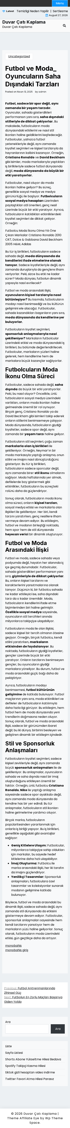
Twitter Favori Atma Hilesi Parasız (29, 1079)
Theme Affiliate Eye (23, 1118)
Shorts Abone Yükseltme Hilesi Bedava (33, 1059)
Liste (8, 1046)
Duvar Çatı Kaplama (24, 22)
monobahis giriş (16, 950)
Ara (7, 1022)
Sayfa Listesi (14, 1053)
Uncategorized (19, 56)
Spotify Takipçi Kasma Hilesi (25, 1066)
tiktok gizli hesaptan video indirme (30, 1072)
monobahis (13, 945)
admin (42, 92)
